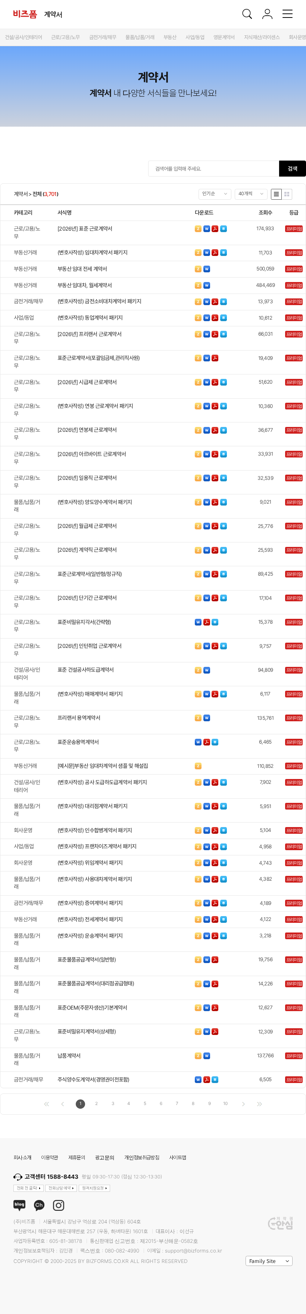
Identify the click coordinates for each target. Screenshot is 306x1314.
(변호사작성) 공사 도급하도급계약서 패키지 (102, 782)
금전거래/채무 (28, 301)
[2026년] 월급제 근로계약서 (87, 526)
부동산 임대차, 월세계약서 (84, 285)
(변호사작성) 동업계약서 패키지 (90, 317)
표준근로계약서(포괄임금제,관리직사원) (98, 358)
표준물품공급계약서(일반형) (86, 959)
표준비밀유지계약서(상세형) (86, 1031)
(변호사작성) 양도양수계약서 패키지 (94, 502)
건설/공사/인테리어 (27, 674)
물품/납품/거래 (27, 506)
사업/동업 (24, 317)
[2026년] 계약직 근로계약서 (87, 550)
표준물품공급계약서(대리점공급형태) (95, 983)
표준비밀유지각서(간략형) (84, 622)
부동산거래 (25, 252)
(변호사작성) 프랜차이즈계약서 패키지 (97, 846)
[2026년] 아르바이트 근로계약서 (91, 454)
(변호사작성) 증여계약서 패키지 (90, 903)
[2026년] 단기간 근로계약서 (87, 598)
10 (225, 1103)
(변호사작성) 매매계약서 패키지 (90, 694)
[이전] (62, 1104)
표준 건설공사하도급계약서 (85, 670)
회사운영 (23, 830)
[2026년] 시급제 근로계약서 (87, 382)
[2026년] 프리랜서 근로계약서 (89, 334)
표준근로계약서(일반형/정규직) (89, 574)
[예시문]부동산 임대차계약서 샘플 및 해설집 (102, 766)
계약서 (21, 194)
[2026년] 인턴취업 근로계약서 (89, 646)
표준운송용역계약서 (78, 742)
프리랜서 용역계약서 (78, 718)
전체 (37, 194)
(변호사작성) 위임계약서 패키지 (90, 862)
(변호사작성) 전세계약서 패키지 (90, 919)
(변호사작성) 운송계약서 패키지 (90, 936)
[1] (46, 1104)
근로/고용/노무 (27, 232)
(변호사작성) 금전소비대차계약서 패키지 (99, 301)
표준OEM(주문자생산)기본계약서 (92, 1007)
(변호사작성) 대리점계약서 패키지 (92, 806)
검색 (292, 168)
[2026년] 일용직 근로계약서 (87, 478)
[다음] (243, 1104)
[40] (259, 1104)
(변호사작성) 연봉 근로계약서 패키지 (95, 406)
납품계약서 (68, 1055)
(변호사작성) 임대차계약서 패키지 (92, 252)
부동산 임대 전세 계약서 (82, 269)
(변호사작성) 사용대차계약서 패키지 (94, 879)
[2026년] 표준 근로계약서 (84, 228)
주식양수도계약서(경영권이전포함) (93, 1079)
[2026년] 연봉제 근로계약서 (87, 430)
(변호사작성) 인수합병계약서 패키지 (94, 830)
